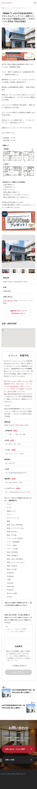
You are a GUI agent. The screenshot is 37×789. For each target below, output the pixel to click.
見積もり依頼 (9, 760)
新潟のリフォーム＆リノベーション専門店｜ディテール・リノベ (6, 3)
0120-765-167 (8, 301)
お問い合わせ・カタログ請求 (15, 749)
